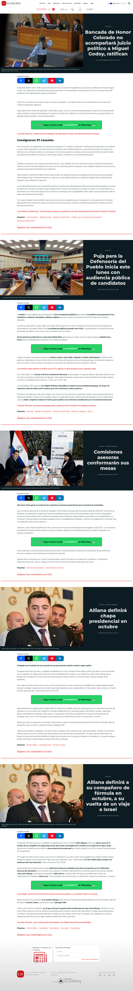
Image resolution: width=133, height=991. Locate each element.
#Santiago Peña (45, 745)
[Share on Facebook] (21, 80)
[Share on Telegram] (44, 80)
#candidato (43, 928)
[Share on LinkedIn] (60, 80)
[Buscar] (129, 3)
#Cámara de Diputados (26, 221)
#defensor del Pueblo (61, 217)
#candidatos (75, 928)
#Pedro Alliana (31, 745)
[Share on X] (29, 80)
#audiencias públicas (43, 411)
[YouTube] (114, 975)
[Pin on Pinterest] (52, 80)
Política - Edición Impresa (108, 446)
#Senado (29, 411)
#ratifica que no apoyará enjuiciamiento (86, 217)
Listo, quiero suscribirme (90, 959)
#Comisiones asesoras (55, 568)
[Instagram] (109, 975)
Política (108, 26)
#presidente (54, 928)
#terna (89, 411)
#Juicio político (32, 217)
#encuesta (64, 928)
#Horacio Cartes (59, 745)
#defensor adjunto (78, 411)
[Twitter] (104, 975)
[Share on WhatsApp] (36, 80)
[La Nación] (11, 3)
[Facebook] (100, 975)
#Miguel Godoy (46, 217)
